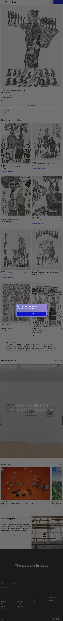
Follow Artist (31, 313)
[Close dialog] (45, 306)
